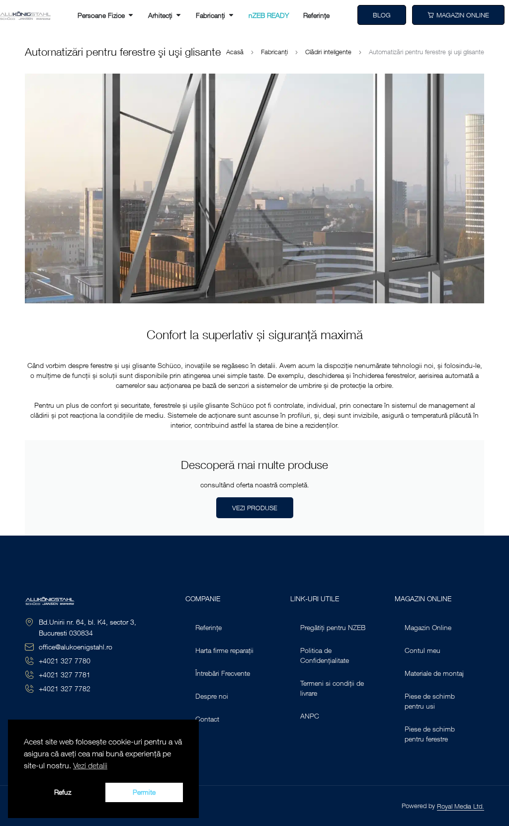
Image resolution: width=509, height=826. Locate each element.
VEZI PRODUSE (254, 508)
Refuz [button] (62, 792)
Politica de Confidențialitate (324, 655)
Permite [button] (144, 792)
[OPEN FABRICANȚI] (231, 15)
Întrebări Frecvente (222, 673)
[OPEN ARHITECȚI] (178, 15)
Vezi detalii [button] (90, 765)
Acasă (235, 52)
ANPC (309, 716)
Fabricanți (274, 52)
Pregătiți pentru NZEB (332, 627)
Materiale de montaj (434, 673)
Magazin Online (428, 627)
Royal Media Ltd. (460, 806)
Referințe (208, 627)
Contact (207, 719)
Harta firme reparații (224, 650)
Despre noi (211, 696)
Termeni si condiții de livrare (332, 688)
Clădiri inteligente (328, 52)
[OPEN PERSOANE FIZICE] (130, 15)
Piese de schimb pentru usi (430, 701)
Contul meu (422, 650)
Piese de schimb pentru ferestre (430, 734)
